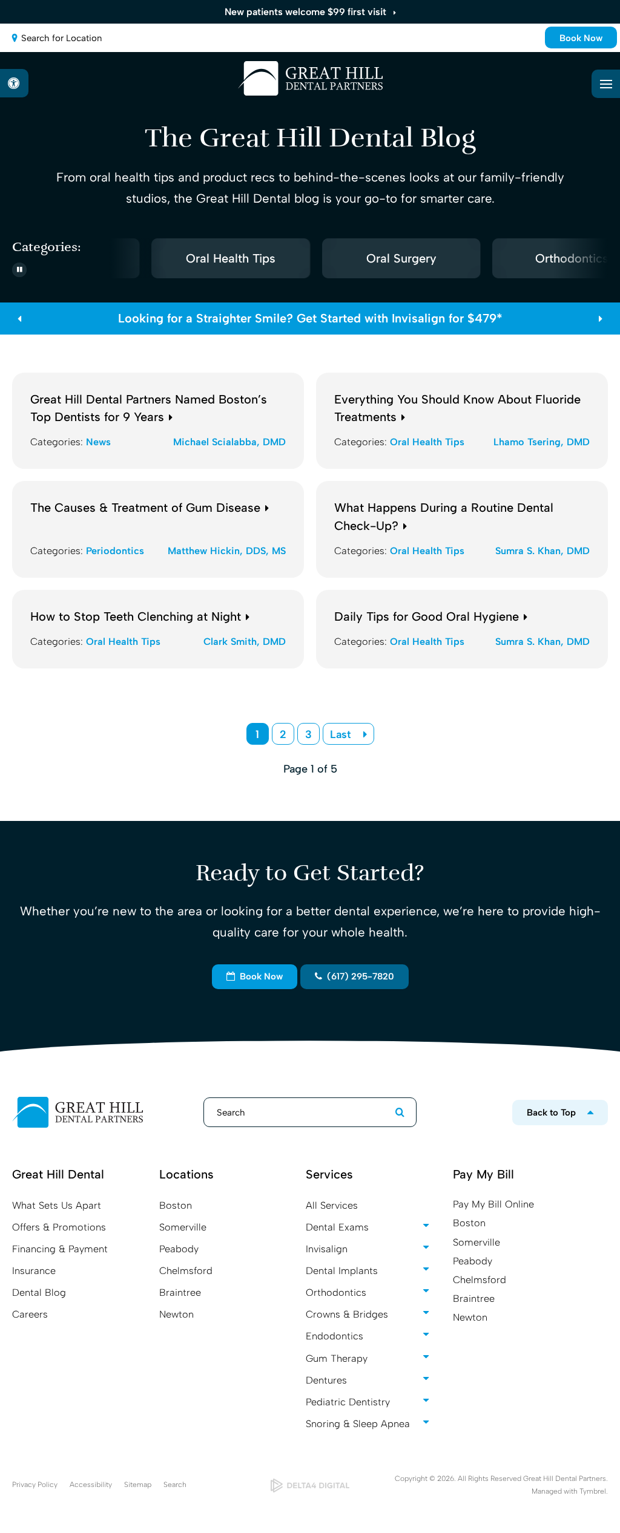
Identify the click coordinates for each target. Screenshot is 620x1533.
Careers (30, 1314)
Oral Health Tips (226, 258)
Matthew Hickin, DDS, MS (227, 551)
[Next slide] (605, 258)
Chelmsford (186, 1270)
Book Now (580, 38)
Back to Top (551, 1112)
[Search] (393, 1112)
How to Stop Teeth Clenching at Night (135, 616)
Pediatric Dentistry (348, 1402)
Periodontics (115, 551)
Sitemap (137, 1484)
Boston (175, 1205)
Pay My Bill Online (493, 1204)
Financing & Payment (60, 1249)
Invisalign (327, 1249)
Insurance (34, 1270)
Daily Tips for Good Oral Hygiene (426, 616)
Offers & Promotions (59, 1227)
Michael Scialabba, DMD (229, 442)
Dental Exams (337, 1227)
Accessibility (91, 1484)
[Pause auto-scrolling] (19, 270)
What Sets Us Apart (56, 1205)
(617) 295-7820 (358, 976)
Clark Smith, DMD (244, 641)
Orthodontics (336, 1292)
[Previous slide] (19, 318)
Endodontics (334, 1336)
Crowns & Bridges (347, 1314)
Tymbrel (592, 1491)
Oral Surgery (396, 258)
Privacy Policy (35, 1484)
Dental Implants (342, 1270)
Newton (176, 1314)
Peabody (179, 1249)
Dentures (326, 1380)
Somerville (182, 1227)
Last (340, 734)
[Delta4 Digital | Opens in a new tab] (310, 1485)
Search (174, 1484)
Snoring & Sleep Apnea (358, 1424)
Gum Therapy (337, 1358)
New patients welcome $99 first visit (305, 12)
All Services (332, 1205)
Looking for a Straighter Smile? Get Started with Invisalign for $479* (310, 318)
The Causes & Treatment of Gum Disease (145, 507)
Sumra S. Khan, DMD (542, 551)
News (98, 442)
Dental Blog (39, 1292)
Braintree (180, 1292)
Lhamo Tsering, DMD (541, 442)
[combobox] (310, 38)
